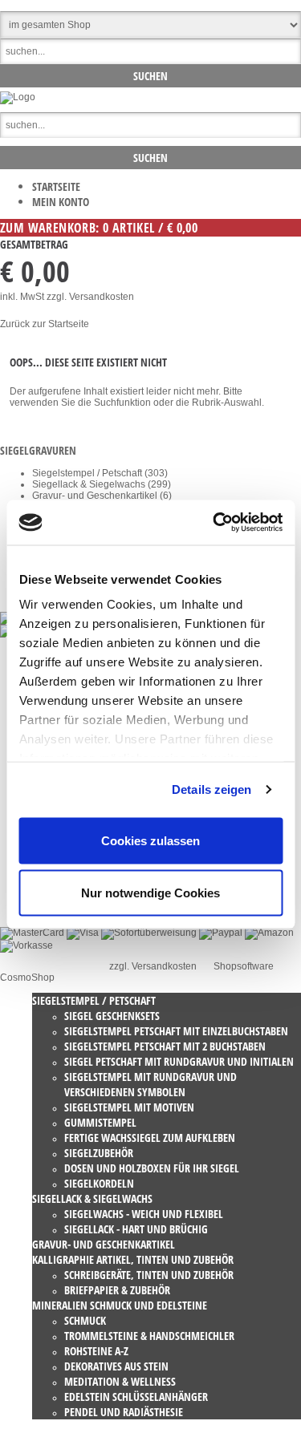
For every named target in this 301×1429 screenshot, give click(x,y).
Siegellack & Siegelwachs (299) (101, 484)
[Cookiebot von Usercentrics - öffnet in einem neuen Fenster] (214, 522)
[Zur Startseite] (17, 97)
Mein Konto (60, 201)
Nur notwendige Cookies (150, 893)
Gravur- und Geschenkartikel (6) (102, 495)
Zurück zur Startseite (44, 324)
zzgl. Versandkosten (90, 296)
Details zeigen (211, 789)
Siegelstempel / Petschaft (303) (100, 473)
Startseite (56, 186)
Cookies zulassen (150, 840)
